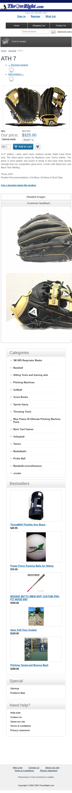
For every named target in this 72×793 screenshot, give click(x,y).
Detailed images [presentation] (36, 196)
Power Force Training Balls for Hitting (32, 566)
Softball (17, 389)
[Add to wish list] (38, 146)
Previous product (18, 65)
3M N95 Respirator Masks (27, 360)
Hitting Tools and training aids (30, 375)
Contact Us (61, 25)
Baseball (12, 51)
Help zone (15, 713)
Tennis (17, 444)
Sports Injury (20, 404)
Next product (16, 74)
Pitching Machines (24, 382)
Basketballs (19, 451)
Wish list (51, 16)
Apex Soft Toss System (23, 630)
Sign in (21, 16)
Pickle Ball (19, 458)
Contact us (16, 717)
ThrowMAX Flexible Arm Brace (27, 524)
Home (3, 51)
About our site (17, 721)
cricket (17, 473)
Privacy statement (20, 730)
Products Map (17, 693)
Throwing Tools (22, 411)
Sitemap (14, 688)
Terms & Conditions (20, 726)
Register (35, 16)
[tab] (36, 197)
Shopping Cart (38, 25)
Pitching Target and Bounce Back (29, 665)
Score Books (20, 397)
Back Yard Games (23, 429)
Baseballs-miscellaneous (27, 466)
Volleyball (19, 436)
